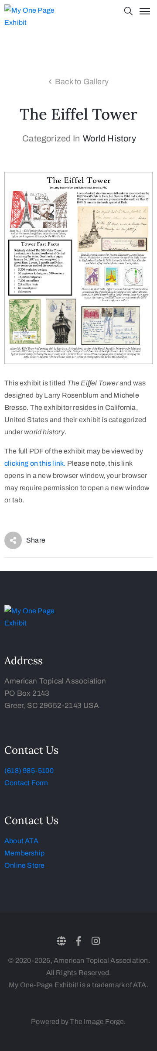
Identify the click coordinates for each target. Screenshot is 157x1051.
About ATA (21, 841)
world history (109, 138)
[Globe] (61, 941)
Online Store (24, 865)
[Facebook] (78, 941)
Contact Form (26, 783)
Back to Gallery (82, 81)
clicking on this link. (34, 463)
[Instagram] (95, 941)
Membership (24, 853)
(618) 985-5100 (29, 770)
